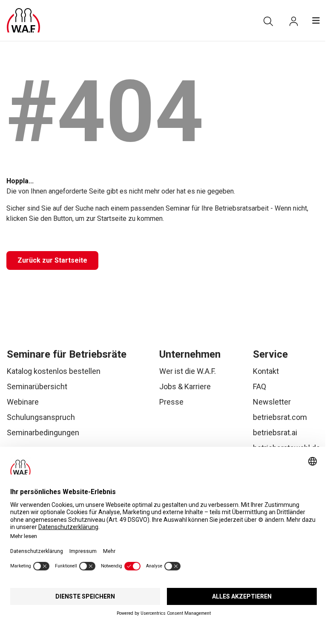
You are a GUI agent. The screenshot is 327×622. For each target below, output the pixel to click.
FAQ (259, 386)
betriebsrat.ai (275, 432)
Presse (171, 401)
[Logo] (23, 20)
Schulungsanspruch (41, 417)
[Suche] (268, 21)
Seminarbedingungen (43, 432)
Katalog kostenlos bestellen (53, 371)
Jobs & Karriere (185, 386)
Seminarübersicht (37, 386)
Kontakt (266, 371)
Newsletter (272, 401)
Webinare (23, 401)
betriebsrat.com (280, 417)
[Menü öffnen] (316, 20)
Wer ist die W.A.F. (187, 371)
